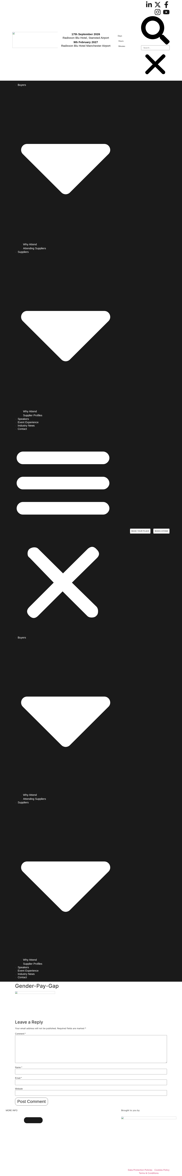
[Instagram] (157, 12)
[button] (155, 30)
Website (19, 1089)
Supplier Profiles (32, 415)
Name (18, 1067)
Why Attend (30, 244)
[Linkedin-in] (149, 4)
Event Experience (28, 422)
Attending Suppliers (34, 248)
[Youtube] (166, 12)
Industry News (26, 425)
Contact (22, 428)
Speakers (23, 418)
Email (18, 1078)
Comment (20, 1034)
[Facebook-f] (166, 4)
